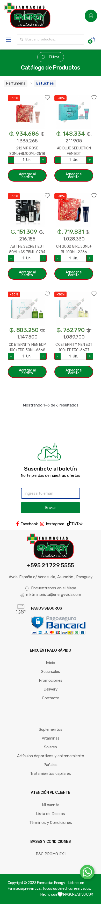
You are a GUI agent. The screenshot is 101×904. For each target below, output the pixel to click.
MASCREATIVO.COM (78, 894)
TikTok (77, 524)
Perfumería (15, 83)
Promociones (50, 680)
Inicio (50, 662)
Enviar (50, 507)
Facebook (29, 524)
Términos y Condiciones (50, 822)
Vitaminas (51, 738)
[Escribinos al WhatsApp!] (87, 873)
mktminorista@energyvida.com (53, 594)
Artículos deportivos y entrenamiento (50, 756)
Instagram (55, 524)
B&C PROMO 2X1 (51, 854)
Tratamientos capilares (50, 773)
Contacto (50, 698)
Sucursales (50, 671)
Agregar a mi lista (27, 94)
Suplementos (50, 729)
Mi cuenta (50, 805)
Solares (50, 747)
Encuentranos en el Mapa (53, 588)
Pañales (50, 764)
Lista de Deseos (50, 813)
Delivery (50, 689)
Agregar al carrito (27, 175)
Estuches (45, 83)
